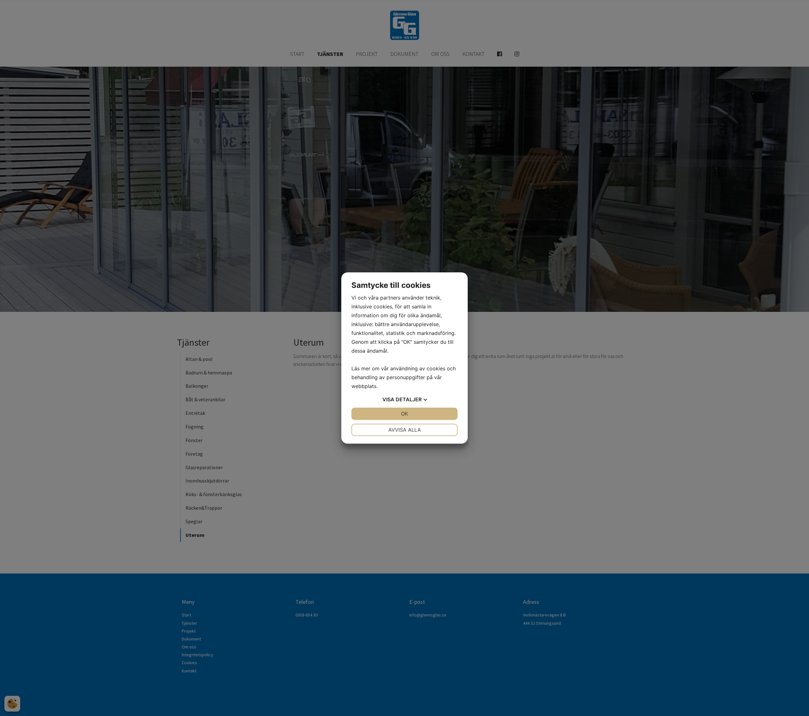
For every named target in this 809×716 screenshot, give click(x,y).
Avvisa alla (404, 430)
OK (404, 413)
